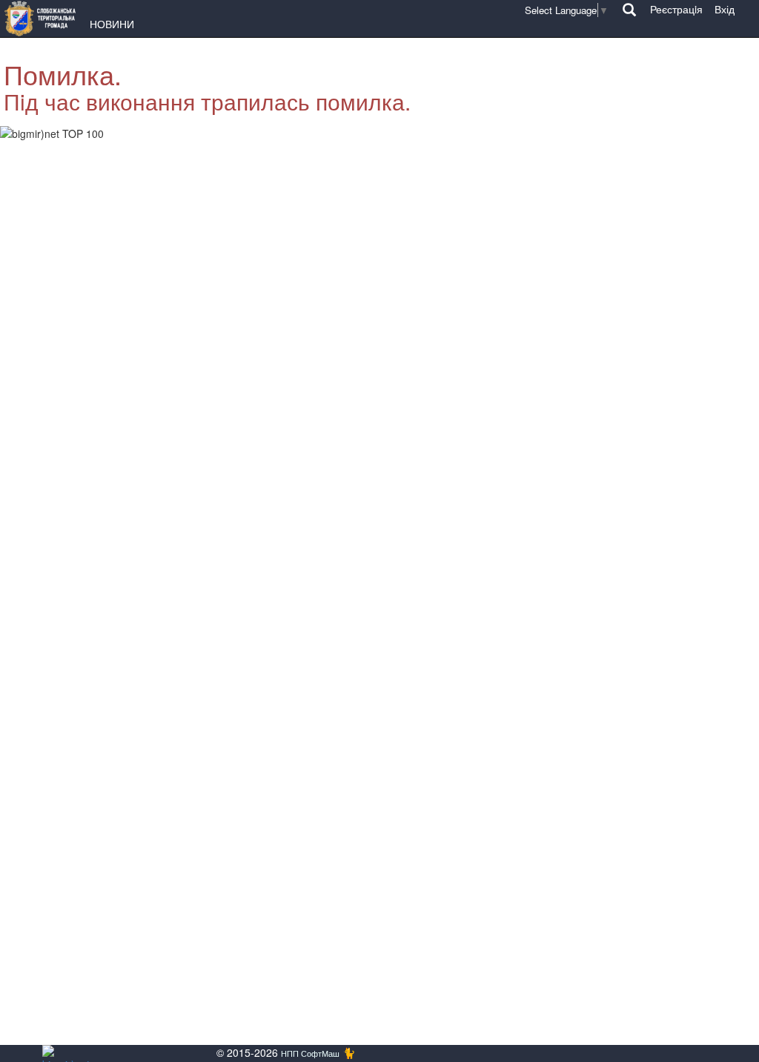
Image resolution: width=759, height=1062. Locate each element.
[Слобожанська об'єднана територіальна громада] (44, 18)
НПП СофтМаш (310, 1053)
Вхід (725, 8)
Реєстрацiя (676, 8)
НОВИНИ (112, 23)
